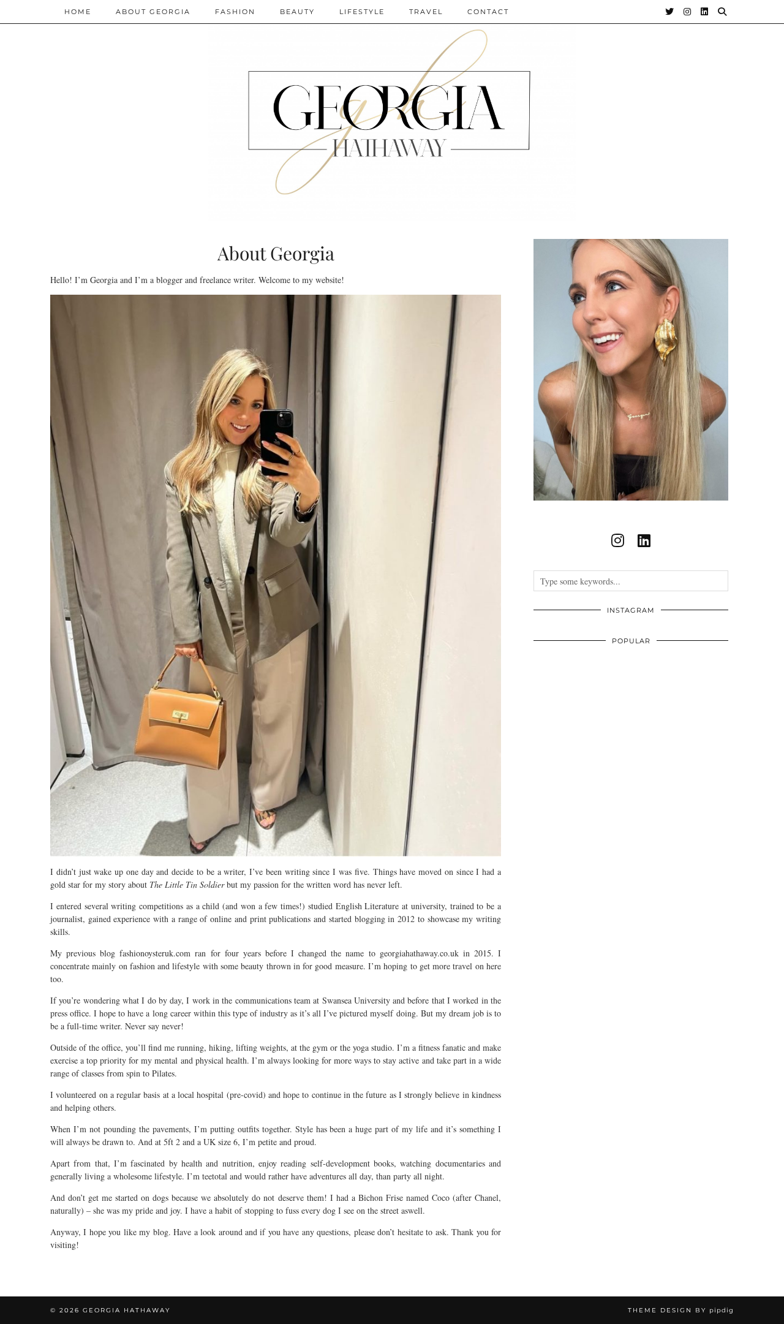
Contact (488, 11)
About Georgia (153, 11)
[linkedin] (644, 540)
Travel (426, 11)
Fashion (235, 11)
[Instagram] (688, 11)
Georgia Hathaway (126, 1310)
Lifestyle (362, 11)
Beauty (297, 11)
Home (77, 11)
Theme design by (681, 1310)
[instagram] (617, 540)
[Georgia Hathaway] (392, 110)
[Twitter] (670, 11)
